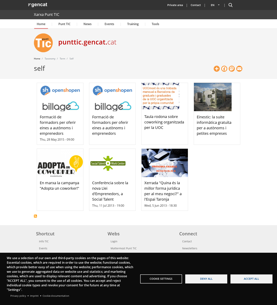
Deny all (206, 278)
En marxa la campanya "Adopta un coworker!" (59, 185)
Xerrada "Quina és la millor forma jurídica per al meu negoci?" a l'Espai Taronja (163, 191)
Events (109, 24)
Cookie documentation (56, 295)
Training (133, 24)
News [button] (87, 24)
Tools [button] (155, 24)
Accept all (251, 278)
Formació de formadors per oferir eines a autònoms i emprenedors (58, 125)
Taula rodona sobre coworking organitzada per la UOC (164, 122)
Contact (196, 5)
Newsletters (189, 248)
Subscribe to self (35, 216)
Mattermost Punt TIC (124, 248)
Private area (175, 5)
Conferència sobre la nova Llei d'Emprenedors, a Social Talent (110, 191)
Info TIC (44, 241)
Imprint (34, 295)
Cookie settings (161, 278)
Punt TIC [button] (64, 24)
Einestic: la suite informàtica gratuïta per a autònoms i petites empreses (214, 125)
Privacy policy (18, 295)
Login (114, 241)
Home (41, 24)
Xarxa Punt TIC (46, 14)
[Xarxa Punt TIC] (45, 42)
